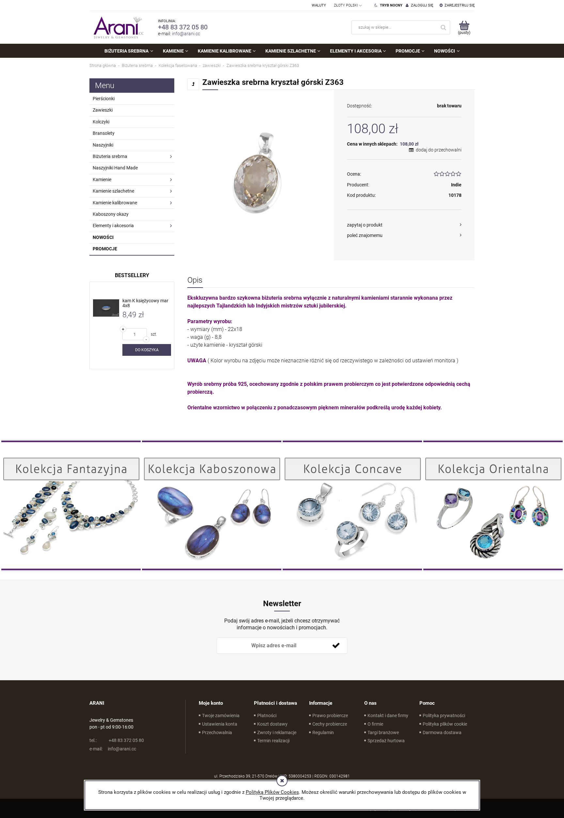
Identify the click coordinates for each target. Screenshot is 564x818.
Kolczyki (101, 121)
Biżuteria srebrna (110, 156)
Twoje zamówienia (221, 715)
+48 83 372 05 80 (183, 27)
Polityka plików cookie (445, 724)
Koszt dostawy (272, 724)
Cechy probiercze (329, 724)
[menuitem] (129, 51)
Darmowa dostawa (442, 732)
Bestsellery (132, 275)
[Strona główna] (117, 27)
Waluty (319, 5)
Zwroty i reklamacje (276, 732)
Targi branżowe (383, 732)
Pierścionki (104, 98)
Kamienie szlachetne (113, 191)
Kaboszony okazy (111, 214)
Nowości (103, 237)
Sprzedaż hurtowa (386, 740)
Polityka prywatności (444, 715)
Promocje (105, 248)
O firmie (375, 724)
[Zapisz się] (335, 645)
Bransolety (104, 133)
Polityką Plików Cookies (272, 792)
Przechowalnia (217, 732)
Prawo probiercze (330, 715)
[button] (404, 225)
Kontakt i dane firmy (388, 715)
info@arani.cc (186, 33)
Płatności (266, 715)
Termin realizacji (273, 740)
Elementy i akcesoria (113, 225)
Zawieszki (103, 110)
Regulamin (323, 732)
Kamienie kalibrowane (115, 202)
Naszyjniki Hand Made (115, 167)
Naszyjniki (103, 145)
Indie (456, 184)
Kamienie (102, 179)
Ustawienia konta (219, 724)
